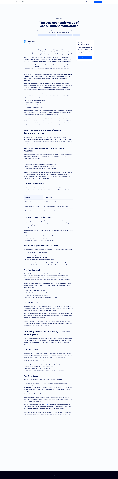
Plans (87, 1)
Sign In (91, 1)
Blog (84, 1)
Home (80, 1)
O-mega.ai (47, 404)
